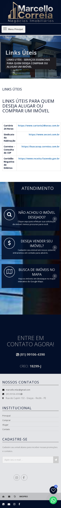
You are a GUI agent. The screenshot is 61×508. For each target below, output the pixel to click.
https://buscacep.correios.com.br (40, 146)
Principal (6, 415)
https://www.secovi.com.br (44, 134)
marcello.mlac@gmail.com (18, 389)
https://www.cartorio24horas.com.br (38, 125)
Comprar (6, 420)
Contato (6, 429)
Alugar (5, 424)
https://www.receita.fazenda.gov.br (38, 158)
